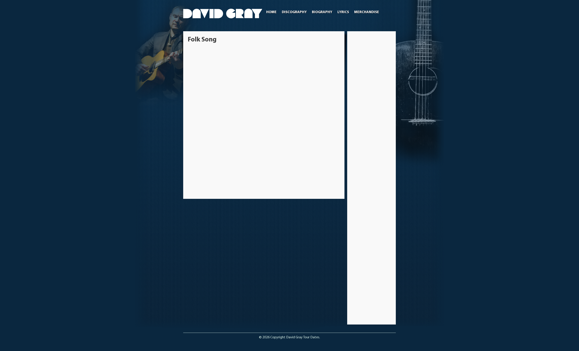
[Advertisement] (372, 104)
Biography (322, 12)
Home (271, 12)
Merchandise (366, 12)
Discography (294, 12)
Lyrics (343, 12)
